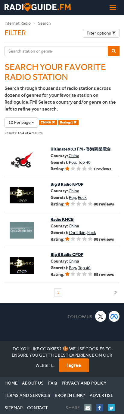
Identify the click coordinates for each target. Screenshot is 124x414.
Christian (77, 232)
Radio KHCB (62, 219)
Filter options (99, 33)
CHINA (46, 122)
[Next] (115, 292)
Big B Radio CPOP (67, 254)
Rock (82, 197)
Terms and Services (27, 395)
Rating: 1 (66, 122)
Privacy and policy (84, 383)
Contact (37, 407)
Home (11, 383)
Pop (72, 162)
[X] (100, 316)
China (74, 155)
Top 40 (84, 162)
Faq (52, 383)
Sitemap (14, 407)
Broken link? (70, 395)
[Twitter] (113, 407)
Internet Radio (18, 23)
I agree (74, 365)
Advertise (101, 395)
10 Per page (20, 122)
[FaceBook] (102, 407)
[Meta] (114, 316)
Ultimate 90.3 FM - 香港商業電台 (81, 149)
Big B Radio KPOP (67, 184)
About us (33, 383)
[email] (90, 407)
